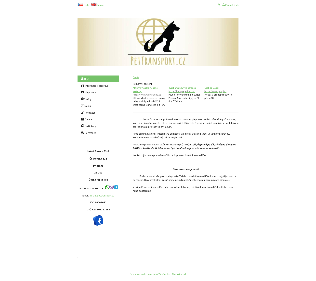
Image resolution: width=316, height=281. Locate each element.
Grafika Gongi (215, 89)
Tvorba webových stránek (182, 89)
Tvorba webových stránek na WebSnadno (150, 274)
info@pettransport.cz (102, 195)
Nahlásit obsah (179, 274)
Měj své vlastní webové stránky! (147, 91)
